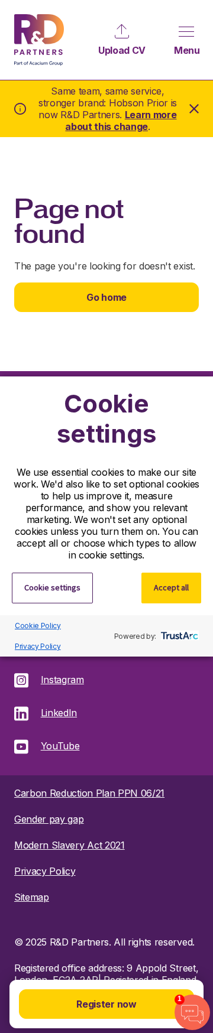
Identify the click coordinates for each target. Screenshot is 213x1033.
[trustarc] (178, 636)
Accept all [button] (171, 587)
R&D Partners (39, 40)
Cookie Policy (38, 625)
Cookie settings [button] (52, 587)
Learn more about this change (120, 120)
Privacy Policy (38, 646)
